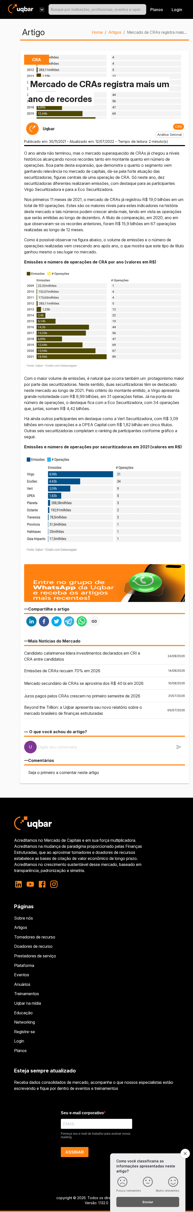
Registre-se (24, 1031)
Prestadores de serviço (35, 955)
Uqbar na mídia (27, 1003)
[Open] (143, 9)
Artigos (114, 32)
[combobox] (97, 9)
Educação (23, 1012)
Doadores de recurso (33, 946)
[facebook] (44, 622)
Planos (156, 9)
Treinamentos (26, 993)
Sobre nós (23, 918)
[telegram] (69, 622)
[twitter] (56, 622)
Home (97, 32)
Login (19, 1040)
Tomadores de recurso (34, 936)
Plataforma (24, 965)
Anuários (22, 984)
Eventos (21, 974)
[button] (178, 127)
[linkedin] (31, 622)
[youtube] (30, 884)
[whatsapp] (81, 622)
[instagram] (53, 884)
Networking (24, 1022)
